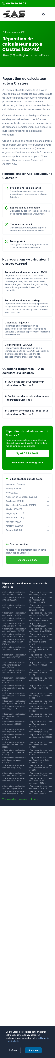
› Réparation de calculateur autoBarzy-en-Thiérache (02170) (14, 752)
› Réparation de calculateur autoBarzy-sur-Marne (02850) (40, 752)
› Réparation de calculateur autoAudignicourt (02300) (14, 702)
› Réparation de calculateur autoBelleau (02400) (40, 787)
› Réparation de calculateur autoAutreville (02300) (14, 723)
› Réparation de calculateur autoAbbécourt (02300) (14, 593)
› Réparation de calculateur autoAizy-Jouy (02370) (40, 614)
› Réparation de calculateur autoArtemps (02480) (14, 671)
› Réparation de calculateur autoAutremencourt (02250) (14, 716)
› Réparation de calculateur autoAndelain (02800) (40, 635)
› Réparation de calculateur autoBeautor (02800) (14, 779)
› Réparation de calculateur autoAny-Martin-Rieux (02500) (40, 649)
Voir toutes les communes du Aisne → (20, 799)
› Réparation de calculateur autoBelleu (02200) (40, 792)
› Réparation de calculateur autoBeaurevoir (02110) (14, 774)
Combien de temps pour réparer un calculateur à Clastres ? (27, 412)
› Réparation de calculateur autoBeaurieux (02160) (40, 774)
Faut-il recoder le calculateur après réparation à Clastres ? (27, 398)
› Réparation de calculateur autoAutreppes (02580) (40, 715)
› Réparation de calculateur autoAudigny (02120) (40, 702)
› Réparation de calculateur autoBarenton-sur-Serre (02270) (14, 744)
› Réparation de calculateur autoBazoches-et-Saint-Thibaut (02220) (40, 760)
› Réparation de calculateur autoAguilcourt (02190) (14, 606)
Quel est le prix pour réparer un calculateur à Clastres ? (24, 383)
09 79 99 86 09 (29, 453)
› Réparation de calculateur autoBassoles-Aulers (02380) (14, 760)
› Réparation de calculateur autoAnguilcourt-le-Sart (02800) (14, 641)
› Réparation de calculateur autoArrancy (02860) (40, 663)
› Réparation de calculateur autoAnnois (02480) (14, 648)
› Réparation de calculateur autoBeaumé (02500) (14, 766)
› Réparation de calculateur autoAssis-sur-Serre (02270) (40, 672)
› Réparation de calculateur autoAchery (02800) (40, 593)
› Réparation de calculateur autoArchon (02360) (14, 656)
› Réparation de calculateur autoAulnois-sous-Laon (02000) (40, 708)
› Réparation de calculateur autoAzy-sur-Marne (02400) (40, 724)
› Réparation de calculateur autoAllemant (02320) (40, 619)
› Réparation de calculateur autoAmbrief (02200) (40, 624)
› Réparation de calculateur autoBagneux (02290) (14, 730)
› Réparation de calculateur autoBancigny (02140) (40, 730)
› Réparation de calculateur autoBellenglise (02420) (14, 792)
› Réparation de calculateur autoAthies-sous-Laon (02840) (14, 680)
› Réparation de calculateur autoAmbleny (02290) (14, 624)
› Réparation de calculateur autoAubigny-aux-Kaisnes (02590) (14, 695)
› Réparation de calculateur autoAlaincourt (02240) (14, 619)
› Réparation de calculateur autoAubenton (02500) (40, 686)
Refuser (13, 1050)
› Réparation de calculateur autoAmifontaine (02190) (14, 630)
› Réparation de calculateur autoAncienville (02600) (14, 635)
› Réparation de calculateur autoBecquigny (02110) (14, 787)
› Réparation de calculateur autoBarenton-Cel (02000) (40, 736)
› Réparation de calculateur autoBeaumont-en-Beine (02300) (40, 767)
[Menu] (50, 14)
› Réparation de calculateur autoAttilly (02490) (40, 679)
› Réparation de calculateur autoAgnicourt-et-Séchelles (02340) (40, 599)
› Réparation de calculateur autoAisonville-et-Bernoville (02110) (40, 607)
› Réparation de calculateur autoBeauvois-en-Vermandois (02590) (40, 780)
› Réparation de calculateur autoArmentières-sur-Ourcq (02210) (14, 664)
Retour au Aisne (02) (15, 32)
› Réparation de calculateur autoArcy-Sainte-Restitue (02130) (40, 657)
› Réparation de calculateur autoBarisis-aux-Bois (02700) (40, 744)
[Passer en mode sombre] (43, 14)
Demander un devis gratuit (27, 462)
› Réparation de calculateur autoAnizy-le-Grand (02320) (40, 641)
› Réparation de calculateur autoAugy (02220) (14, 707)
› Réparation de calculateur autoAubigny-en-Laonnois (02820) (40, 695)
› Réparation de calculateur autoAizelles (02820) (14, 614)
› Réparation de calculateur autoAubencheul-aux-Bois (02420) (14, 687)
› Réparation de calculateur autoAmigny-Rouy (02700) (40, 630)
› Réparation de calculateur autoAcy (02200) (14, 598)
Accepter (33, 1050)
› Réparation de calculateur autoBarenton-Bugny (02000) (14, 737)
